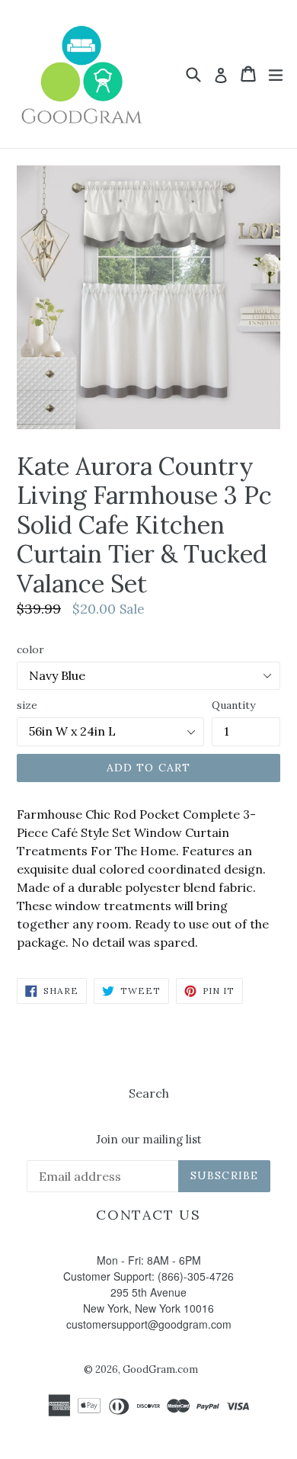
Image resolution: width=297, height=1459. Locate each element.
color (30, 649)
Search (149, 1093)
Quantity (233, 705)
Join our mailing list (149, 1139)
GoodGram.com (160, 1369)
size (27, 705)
